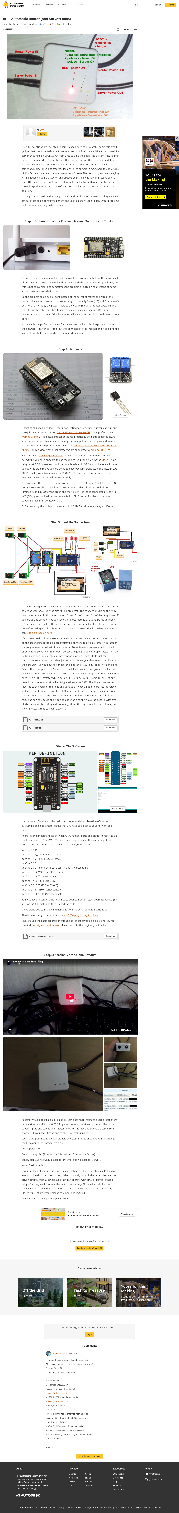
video (105, 460)
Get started (118, 1477)
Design (72, 1481)
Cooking (89, 1474)
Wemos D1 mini (30, 436)
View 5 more (120, 415)
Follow (42, 133)
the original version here (45, 925)
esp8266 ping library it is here (80, 915)
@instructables (155, 1474)
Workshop (73, 1477)
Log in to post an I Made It (89, 1248)
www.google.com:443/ (58, 1401)
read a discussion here (39, 633)
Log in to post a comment (89, 1456)
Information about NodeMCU (73, 432)
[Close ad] (177, 138)
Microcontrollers (29, 24)
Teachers (61, 4)
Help (115, 1481)
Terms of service (47, 1507)
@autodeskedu (155, 1479)
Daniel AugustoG (59, 1353)
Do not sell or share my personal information (113, 1507)
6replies (51, 1447)
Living (88, 1477)
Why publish (119, 1474)
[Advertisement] (160, 172)
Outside (88, 1481)
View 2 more (117, 808)
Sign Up (170, 4)
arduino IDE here (100, 450)
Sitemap (117, 1485)
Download (111, 719)
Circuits (16, 24)
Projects (36, 4)
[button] (135, 29)
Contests (49, 4)
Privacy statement (65, 1507)
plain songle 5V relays (50, 455)
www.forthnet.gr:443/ (57, 1393)
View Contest (127, 1214)
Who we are (118, 1489)
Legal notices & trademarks (148, 1507)
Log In (158, 4)
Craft (71, 1485)
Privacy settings (83, 1507)
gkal (8, 24)
